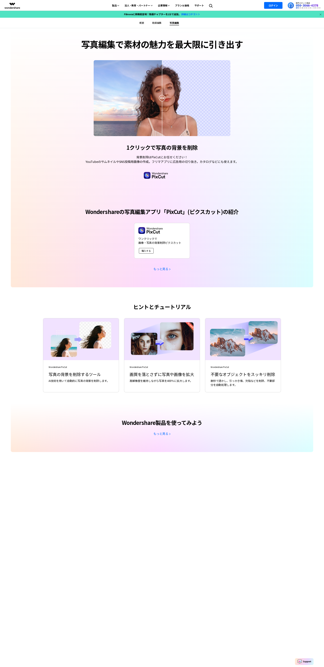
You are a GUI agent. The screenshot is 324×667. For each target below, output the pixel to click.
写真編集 (174, 22)
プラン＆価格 (182, 5)
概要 (141, 22)
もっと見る (160, 269)
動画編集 (156, 22)
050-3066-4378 (307, 5)
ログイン (273, 5)
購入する (146, 250)
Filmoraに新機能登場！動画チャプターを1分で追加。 (162, 14)
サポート (199, 5)
